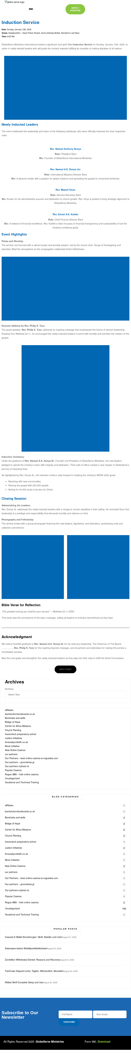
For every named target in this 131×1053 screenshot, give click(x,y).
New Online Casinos (15, 750)
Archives (9, 688)
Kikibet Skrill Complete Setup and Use (24, 982)
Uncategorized (12, 778)
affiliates (9, 710)
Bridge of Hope (12, 721)
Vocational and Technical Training (22, 782)
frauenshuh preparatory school (20, 734)
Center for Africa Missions (18, 725)
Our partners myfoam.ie (17, 766)
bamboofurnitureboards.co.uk (20, 714)
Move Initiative (12, 746)
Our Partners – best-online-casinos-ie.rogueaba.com (31, 758)
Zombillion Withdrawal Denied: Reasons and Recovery (32, 959)
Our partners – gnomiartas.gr (20, 762)
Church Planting (13, 730)
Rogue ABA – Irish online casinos (22, 774)
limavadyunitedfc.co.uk (16, 742)
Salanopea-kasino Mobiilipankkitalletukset (26, 948)
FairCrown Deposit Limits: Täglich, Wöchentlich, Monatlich (34, 971)
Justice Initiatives (13, 738)
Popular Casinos (13, 770)
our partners (11, 754)
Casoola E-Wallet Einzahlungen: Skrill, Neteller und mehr (33, 937)
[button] (31, 9)
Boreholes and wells (15, 718)
